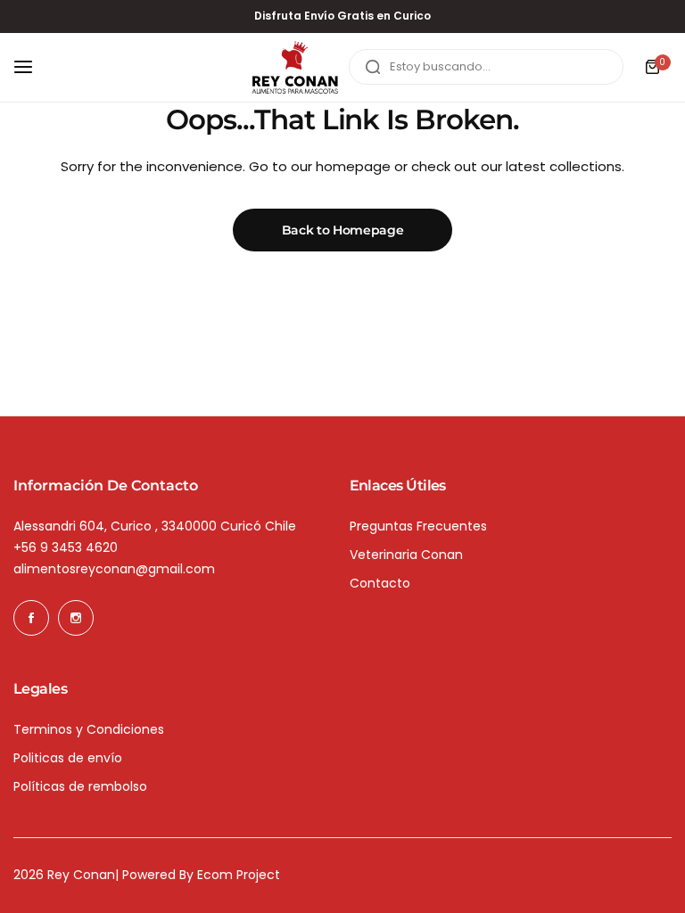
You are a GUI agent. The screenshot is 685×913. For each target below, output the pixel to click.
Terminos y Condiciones (88, 729)
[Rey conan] (295, 67)
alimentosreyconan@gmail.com (114, 569)
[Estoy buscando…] (372, 67)
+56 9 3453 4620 (65, 547)
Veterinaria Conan (406, 554)
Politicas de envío (67, 758)
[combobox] (486, 67)
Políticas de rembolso (80, 786)
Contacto (380, 583)
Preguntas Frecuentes (418, 526)
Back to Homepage (343, 230)
